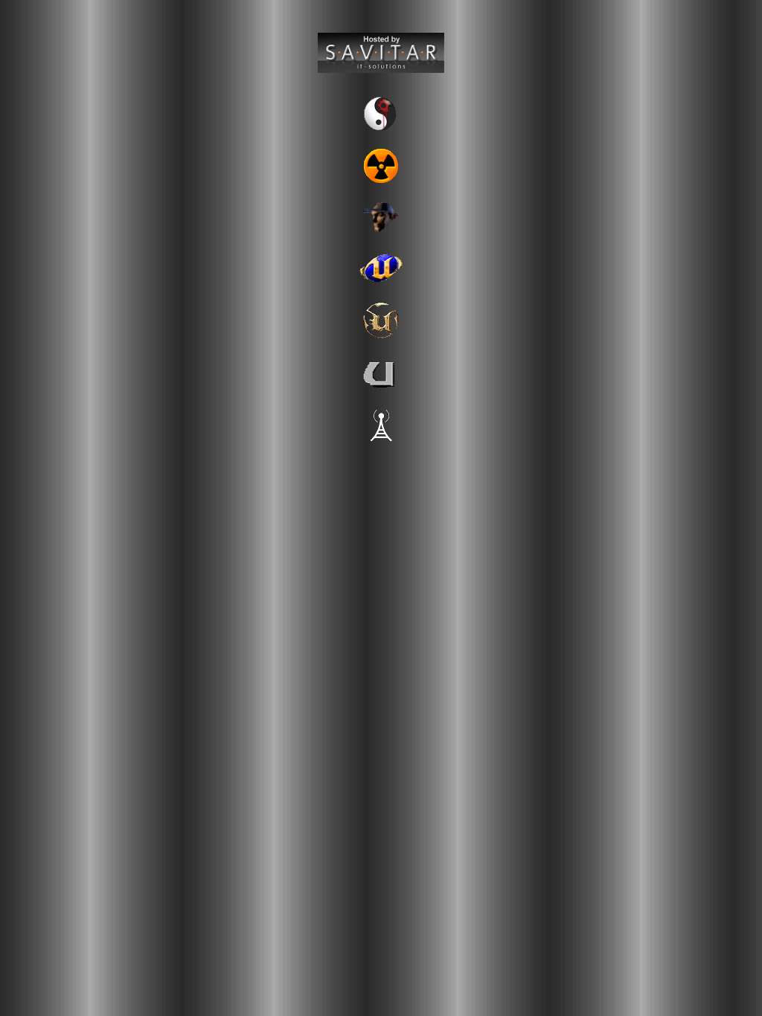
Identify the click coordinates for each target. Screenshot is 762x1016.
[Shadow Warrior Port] (381, 129)
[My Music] (381, 68)
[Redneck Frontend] (381, 232)
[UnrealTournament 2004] (381, 284)
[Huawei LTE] (381, 441)
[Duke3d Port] (381, 182)
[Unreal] (381, 388)
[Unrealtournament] (381, 336)
